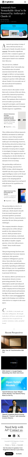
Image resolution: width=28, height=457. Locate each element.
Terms (13, 445)
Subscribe (9, 453)
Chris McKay (5, 19)
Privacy (7, 445)
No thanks (19, 453)
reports (4, 51)
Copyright (20, 445)
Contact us (16, 430)
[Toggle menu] (25, 2)
